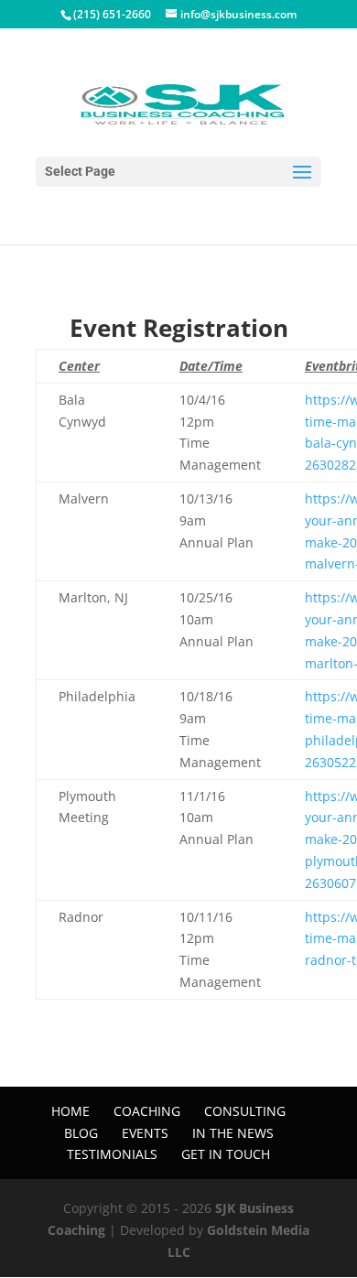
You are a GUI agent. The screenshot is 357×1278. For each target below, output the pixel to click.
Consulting (245, 1111)
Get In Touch (225, 1154)
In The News (233, 1133)
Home (70, 1111)
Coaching (147, 1111)
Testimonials (112, 1154)
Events (145, 1133)
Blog (81, 1133)
